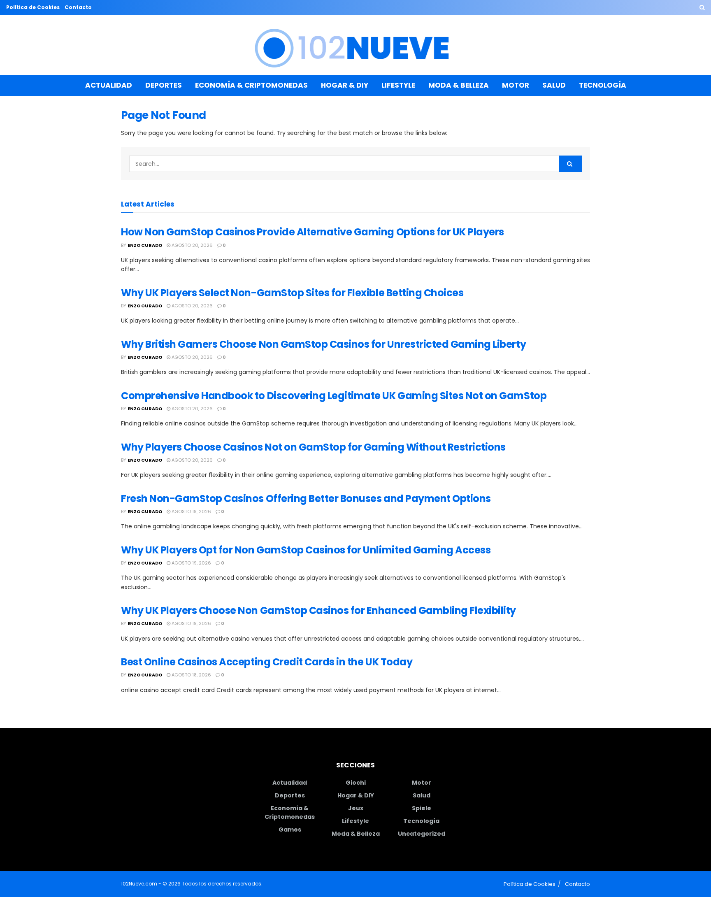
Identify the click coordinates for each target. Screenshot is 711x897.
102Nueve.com (139, 883)
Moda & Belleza (458, 85)
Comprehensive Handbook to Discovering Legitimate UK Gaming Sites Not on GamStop (333, 395)
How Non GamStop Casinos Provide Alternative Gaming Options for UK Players (312, 232)
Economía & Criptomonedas (251, 85)
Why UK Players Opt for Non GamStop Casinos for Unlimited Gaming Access (305, 550)
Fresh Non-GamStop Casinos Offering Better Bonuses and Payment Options (306, 498)
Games (290, 829)
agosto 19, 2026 (190, 511)
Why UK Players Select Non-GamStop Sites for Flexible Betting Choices (292, 293)
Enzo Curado (145, 245)
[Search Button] (702, 7)
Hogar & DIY (344, 85)
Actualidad (108, 85)
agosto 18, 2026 (190, 675)
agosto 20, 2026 (191, 245)
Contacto (78, 7)
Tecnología (602, 85)
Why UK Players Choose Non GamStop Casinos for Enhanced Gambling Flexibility (318, 610)
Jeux (355, 808)
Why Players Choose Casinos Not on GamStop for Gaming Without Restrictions (313, 447)
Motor (515, 85)
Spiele (421, 808)
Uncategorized (421, 834)
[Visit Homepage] (355, 45)
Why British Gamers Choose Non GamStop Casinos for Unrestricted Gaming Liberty (323, 344)
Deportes (163, 85)
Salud (554, 85)
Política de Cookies (33, 7)
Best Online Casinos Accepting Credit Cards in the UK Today (266, 662)
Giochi (356, 782)
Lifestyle (398, 85)
